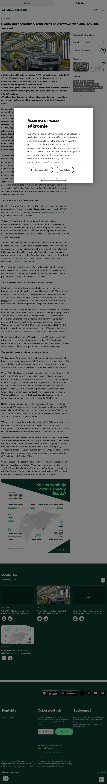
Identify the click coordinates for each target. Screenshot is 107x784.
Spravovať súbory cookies (53, 178)
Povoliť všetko (65, 170)
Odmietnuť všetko (42, 170)
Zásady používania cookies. (49, 162)
